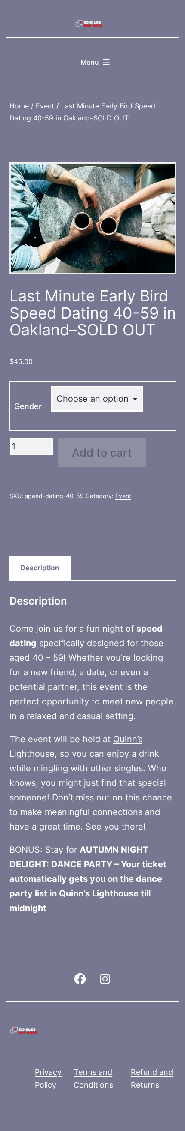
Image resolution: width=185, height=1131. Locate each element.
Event (45, 106)
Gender (28, 406)
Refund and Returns (152, 1079)
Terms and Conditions (93, 1079)
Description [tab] (39, 567)
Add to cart (102, 452)
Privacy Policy (48, 1079)
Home (19, 106)
